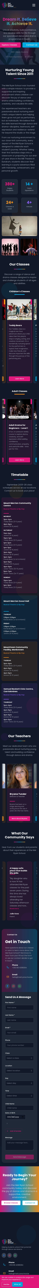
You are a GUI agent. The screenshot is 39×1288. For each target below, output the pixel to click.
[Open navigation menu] (33, 5)
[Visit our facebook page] (7, 986)
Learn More (19, 379)
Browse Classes (11, 1203)
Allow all (17, 1284)
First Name (10, 1002)
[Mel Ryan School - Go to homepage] (9, 5)
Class (7, 1053)
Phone (7, 1040)
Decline (6, 1284)
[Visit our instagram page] (13, 986)
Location (8, 1066)
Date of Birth (10, 1113)
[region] (19, 341)
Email (8, 1028)
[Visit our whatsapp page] (19, 986)
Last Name (10, 1015)
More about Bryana (19, 818)
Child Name (9, 1104)
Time (7, 1091)
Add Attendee (15, 1131)
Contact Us (30, 1203)
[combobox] (19, 1058)
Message (8, 1137)
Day (6, 1078)
